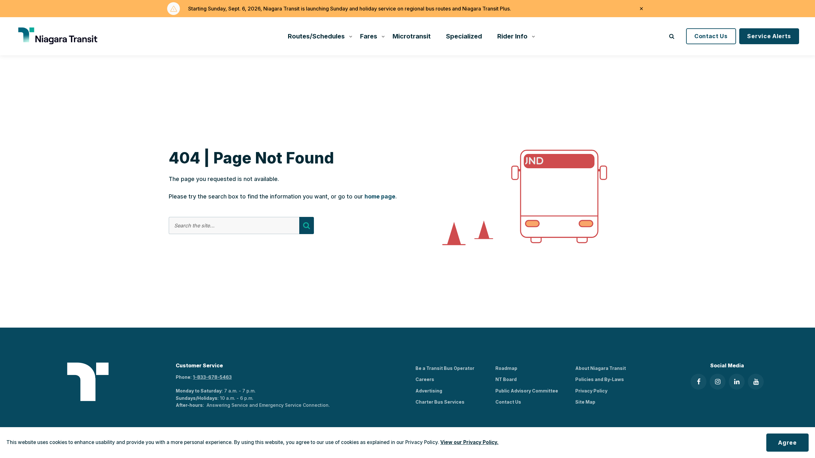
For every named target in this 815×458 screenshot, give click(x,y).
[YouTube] (756, 382)
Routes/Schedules (316, 36)
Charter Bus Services (439, 402)
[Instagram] (718, 382)
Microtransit (412, 36)
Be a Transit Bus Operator (444, 368)
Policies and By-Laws (599, 379)
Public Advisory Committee (526, 390)
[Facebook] (698, 382)
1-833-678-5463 (212, 377)
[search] (672, 36)
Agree (787, 442)
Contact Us (711, 36)
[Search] (306, 225)
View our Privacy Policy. (469, 442)
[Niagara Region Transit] (59, 36)
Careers (424, 379)
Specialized (464, 36)
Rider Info (512, 36)
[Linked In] (737, 382)
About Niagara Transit (600, 368)
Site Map (585, 402)
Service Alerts (769, 36)
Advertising (428, 390)
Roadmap (506, 368)
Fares (368, 36)
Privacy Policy (591, 390)
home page (380, 196)
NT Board (506, 379)
